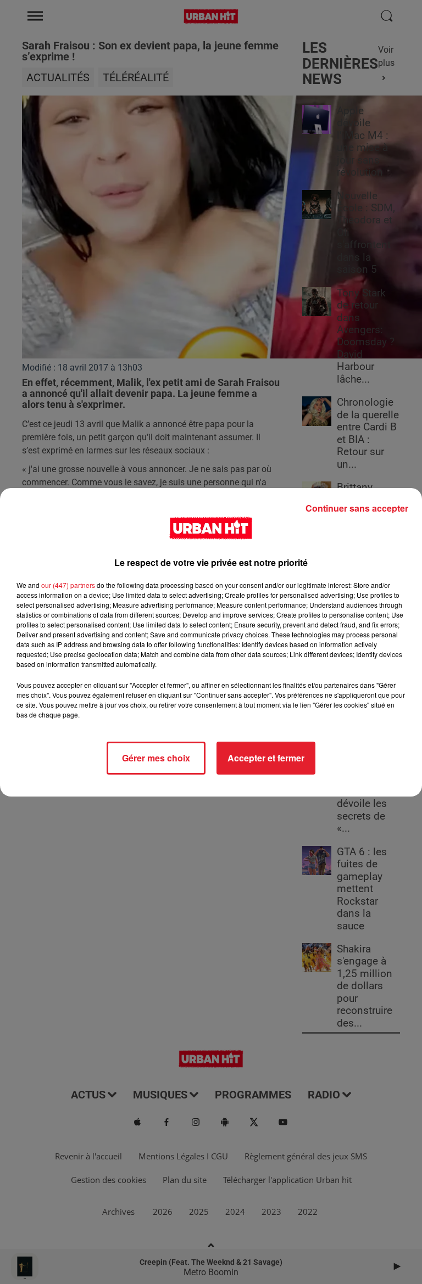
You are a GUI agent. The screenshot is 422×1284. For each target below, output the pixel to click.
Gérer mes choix (156, 758)
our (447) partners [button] (68, 585)
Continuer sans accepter (357, 508)
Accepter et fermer (265, 758)
